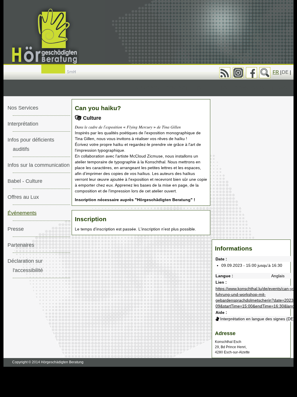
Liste (200, 87)
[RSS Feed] (224, 72)
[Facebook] (251, 72)
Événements (22, 213)
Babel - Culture (25, 181)
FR (276, 72)
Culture (91, 118)
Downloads (249, 87)
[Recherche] (264, 72)
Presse (16, 229)
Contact (176, 87)
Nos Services (23, 108)
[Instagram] (238, 72)
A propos (147, 87)
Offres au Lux (23, 197)
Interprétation (23, 124)
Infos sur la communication (39, 165)
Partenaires (21, 245)
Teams (279, 87)
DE (285, 72)
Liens (220, 87)
